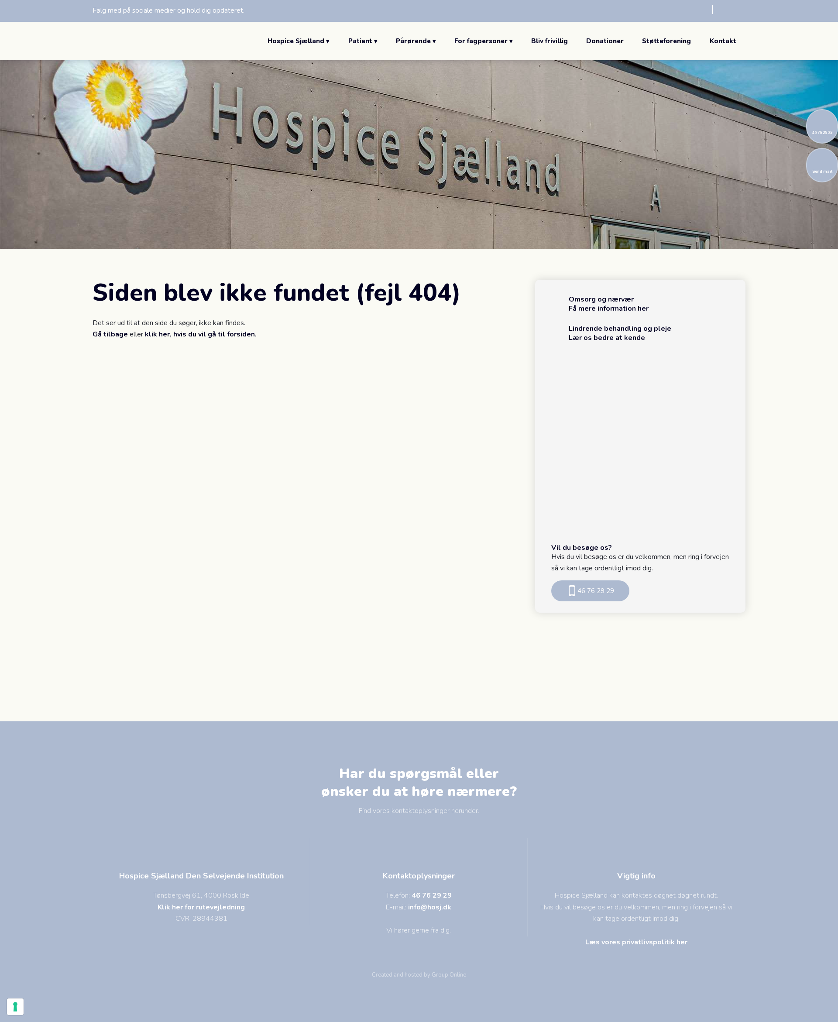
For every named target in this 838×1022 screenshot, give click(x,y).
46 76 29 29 (432, 895)
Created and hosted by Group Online (419, 975)
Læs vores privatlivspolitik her (636, 942)
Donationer (605, 41)
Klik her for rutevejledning (201, 907)
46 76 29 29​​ (595, 590)
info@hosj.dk (429, 907)
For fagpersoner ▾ (483, 41)
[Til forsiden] (136, 40)
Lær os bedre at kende (607, 338)
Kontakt (723, 41)
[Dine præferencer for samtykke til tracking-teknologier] (15, 1006)
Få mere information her (609, 308)
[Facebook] (696, 9)
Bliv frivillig (549, 41)
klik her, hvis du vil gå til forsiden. (201, 334)
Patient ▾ (363, 41)
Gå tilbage (110, 334)
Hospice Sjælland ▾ (299, 41)
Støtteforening (666, 41)
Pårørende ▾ (416, 41)
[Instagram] (729, 9)
